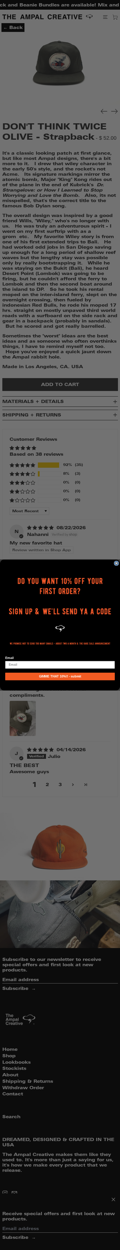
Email (9, 658)
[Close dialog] (116, 563)
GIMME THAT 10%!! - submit (60, 676)
